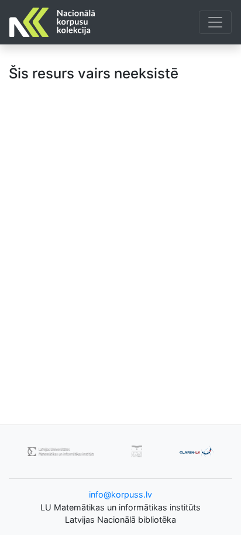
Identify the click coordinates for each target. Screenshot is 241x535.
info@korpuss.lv (120, 494)
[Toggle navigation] (215, 22)
